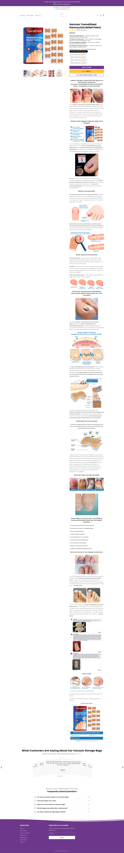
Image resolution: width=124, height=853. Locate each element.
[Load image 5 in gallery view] (59, 73)
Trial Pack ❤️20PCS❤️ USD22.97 (78, 51)
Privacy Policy (23, 830)
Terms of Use (23, 835)
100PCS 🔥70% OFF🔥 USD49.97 (78, 60)
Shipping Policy (24, 837)
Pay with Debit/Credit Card (87, 75)
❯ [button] (122, 767)
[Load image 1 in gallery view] (27, 73)
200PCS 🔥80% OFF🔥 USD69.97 (79, 63)
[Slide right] (64, 73)
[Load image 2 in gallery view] (35, 73)
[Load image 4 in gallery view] (51, 73)
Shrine (68, 851)
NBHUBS (59, 851)
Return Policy (23, 839)
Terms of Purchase (25, 833)
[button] (97, 15)
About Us (22, 828)
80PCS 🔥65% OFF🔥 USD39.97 (78, 57)
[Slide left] (21, 73)
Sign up (62, 837)
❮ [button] (1, 767)
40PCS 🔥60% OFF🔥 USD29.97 (78, 54)
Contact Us (23, 842)
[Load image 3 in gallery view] (43, 73)
